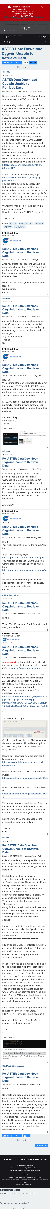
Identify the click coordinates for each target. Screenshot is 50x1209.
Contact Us (25, 1175)
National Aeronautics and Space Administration (25, 1170)
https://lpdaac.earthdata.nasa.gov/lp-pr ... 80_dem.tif (22, 166)
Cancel (16, 1208)
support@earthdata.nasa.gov (25, 668)
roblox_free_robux (10, 595)
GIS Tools (39, 223)
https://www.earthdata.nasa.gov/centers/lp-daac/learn (23, 763)
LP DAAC (7, 227)
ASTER (13, 223)
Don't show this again (11, 30)
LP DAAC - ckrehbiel (11, 634)
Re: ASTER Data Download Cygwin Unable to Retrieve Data (20, 252)
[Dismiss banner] (42, 7)
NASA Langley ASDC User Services (29, 1168)
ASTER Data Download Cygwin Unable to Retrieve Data (22, 53)
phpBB (18, 1177)
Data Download (25, 223)
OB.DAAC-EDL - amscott (13, 1066)
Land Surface (19, 227)
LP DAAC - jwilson (10, 233)
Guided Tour (17, 35)
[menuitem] (43, 36)
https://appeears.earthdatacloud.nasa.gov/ (23, 557)
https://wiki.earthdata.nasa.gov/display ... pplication (22, 179)
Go (24, 1208)
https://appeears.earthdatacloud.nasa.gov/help (25, 570)
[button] (29, 67)
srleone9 (6, 72)
